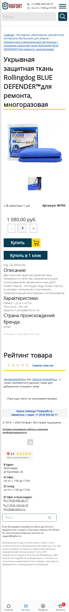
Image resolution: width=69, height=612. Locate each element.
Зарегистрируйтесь (44, 379)
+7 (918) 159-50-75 (17, 505)
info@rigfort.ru (15, 509)
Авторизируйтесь (15, 379)
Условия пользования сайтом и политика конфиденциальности (25, 431)
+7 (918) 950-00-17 (17, 500)
